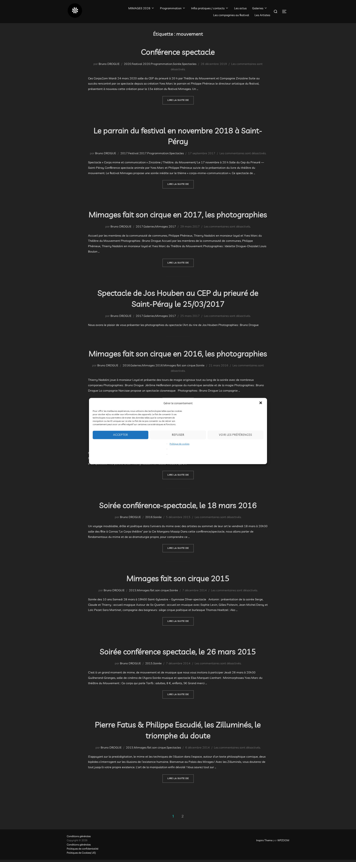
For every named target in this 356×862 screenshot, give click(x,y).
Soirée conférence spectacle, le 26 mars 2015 (178, 651)
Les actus (240, 8)
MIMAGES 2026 (139, 8)
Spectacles (189, 64)
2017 (124, 153)
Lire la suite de (180, 100)
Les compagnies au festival (231, 15)
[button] (261, 403)
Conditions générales (79, 836)
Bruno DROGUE (109, 64)
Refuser (178, 434)
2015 (132, 590)
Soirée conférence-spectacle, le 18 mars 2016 (178, 505)
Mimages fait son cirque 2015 (177, 578)
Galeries (257, 8)
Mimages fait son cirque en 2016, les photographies (178, 353)
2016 (126, 365)
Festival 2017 (137, 153)
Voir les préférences (235, 434)
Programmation (171, 8)
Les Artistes (262, 15)
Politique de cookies (179, 443)
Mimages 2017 (165, 226)
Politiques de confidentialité (82, 848)
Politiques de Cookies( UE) (81, 852)
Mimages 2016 (152, 365)
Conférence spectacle (178, 52)
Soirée (177, 64)
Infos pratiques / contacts (208, 8)
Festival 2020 (141, 64)
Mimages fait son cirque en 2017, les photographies (178, 214)
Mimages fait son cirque (179, 365)
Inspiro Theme (264, 840)
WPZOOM (283, 840)
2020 (127, 64)
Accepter (120, 434)
